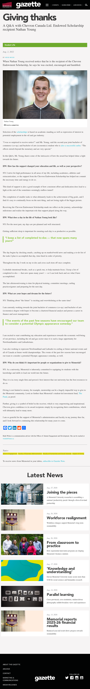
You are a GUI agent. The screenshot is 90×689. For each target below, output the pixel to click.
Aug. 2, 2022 (8, 51)
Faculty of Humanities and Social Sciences (57, 454)
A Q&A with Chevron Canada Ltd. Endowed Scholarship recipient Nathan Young (43, 27)
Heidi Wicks (9, 57)
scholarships (22, 131)
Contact (7, 673)
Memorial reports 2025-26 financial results (62, 622)
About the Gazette (11, 664)
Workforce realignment (66, 518)
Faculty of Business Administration (30, 454)
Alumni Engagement (10, 454)
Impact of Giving (78, 454)
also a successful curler (71, 145)
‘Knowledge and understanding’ (61, 570)
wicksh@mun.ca (8, 438)
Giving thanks (29, 17)
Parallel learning (60, 594)
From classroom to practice (63, 544)
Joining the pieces (62, 492)
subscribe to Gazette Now (54, 461)
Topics (5, 450)
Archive (6, 669)
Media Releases (10, 685)
